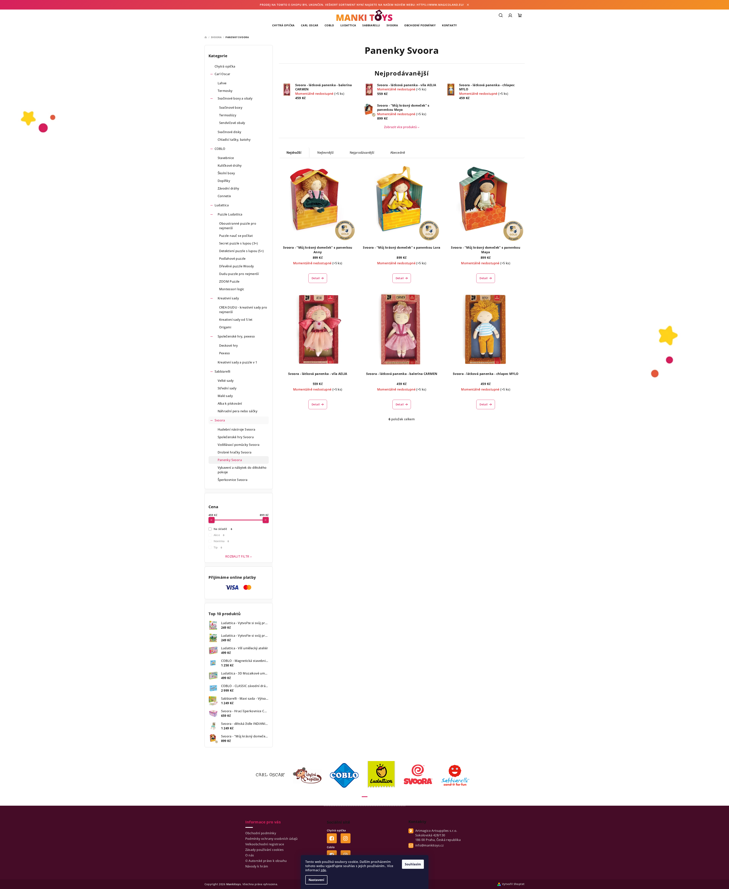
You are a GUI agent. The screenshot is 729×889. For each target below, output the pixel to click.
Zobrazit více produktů (400, 127)
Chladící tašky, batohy (234, 139)
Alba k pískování (230, 403)
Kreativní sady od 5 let (236, 320)
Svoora (220, 420)
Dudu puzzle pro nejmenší (239, 274)
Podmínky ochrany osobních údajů (271, 839)
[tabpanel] (272, 775)
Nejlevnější (325, 152)
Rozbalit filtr (237, 556)
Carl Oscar (222, 74)
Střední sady (227, 388)
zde (323, 870)
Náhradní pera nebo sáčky (237, 411)
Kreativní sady (228, 298)
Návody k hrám (256, 866)
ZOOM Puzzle (229, 281)
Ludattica (222, 205)
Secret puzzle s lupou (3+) (238, 243)
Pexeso (224, 353)
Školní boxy (226, 173)
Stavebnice (226, 158)
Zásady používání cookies (264, 850)
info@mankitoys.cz (429, 845)
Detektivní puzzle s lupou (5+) (241, 251)
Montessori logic (231, 289)
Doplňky (224, 181)
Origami (225, 327)
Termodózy (227, 115)
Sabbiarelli (222, 371)
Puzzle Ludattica (230, 214)
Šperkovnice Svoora (233, 480)
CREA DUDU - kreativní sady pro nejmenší (243, 309)
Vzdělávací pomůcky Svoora (239, 445)
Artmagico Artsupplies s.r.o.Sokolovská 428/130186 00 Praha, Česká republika (438, 835)
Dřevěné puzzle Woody (236, 266)
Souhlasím (413, 864)
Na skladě (223, 529)
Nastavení (316, 880)
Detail (316, 278)
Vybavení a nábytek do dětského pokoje (242, 469)
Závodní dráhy (228, 188)
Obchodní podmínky (260, 833)
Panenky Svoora (230, 460)
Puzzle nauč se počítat (236, 236)
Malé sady (225, 396)
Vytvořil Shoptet (513, 884)
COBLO (220, 149)
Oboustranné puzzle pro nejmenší (237, 225)
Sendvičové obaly (232, 123)
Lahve (222, 83)
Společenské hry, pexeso (236, 336)
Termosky (225, 91)
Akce (219, 535)
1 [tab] (364, 796)
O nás (249, 855)
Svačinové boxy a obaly (235, 98)
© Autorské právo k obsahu (266, 861)
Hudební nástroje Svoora (236, 429)
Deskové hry (228, 345)
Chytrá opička (225, 66)
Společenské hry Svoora (236, 437)
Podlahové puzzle (232, 258)
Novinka (221, 541)
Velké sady (226, 381)
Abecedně (397, 152)
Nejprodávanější (362, 152)
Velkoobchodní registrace (264, 844)
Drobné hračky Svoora (235, 452)
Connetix (224, 196)
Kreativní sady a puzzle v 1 (237, 362)
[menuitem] (283, 25)
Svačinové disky (229, 132)
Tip (218, 547)
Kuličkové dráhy (230, 165)
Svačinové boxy (230, 107)
